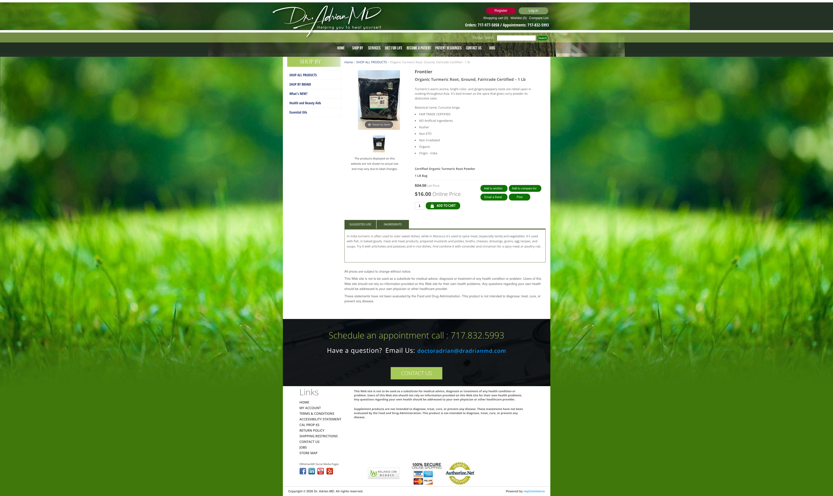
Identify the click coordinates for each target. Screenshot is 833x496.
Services (374, 48)
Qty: (463, 205)
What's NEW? (298, 93)
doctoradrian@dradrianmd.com (461, 351)
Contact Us (474, 48)
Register (500, 11)
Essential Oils (298, 112)
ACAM (359, 472)
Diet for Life (393, 48)
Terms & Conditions (316, 413)
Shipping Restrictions (318, 436)
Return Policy (311, 430)
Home (341, 48)
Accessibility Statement (320, 419)
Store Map (308, 453)
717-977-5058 (489, 25)
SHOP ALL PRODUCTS (303, 75)
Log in (533, 11)
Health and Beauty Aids (305, 103)
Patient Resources (448, 48)
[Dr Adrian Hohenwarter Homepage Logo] (328, 21)
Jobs (492, 48)
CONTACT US (416, 373)
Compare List (538, 18)
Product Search (483, 37)
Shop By (357, 48)
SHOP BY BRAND (300, 84)
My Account (310, 408)
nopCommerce (534, 491)
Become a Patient (419, 48)
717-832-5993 (538, 25)
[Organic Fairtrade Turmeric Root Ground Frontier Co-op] (379, 144)
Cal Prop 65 (309, 425)
